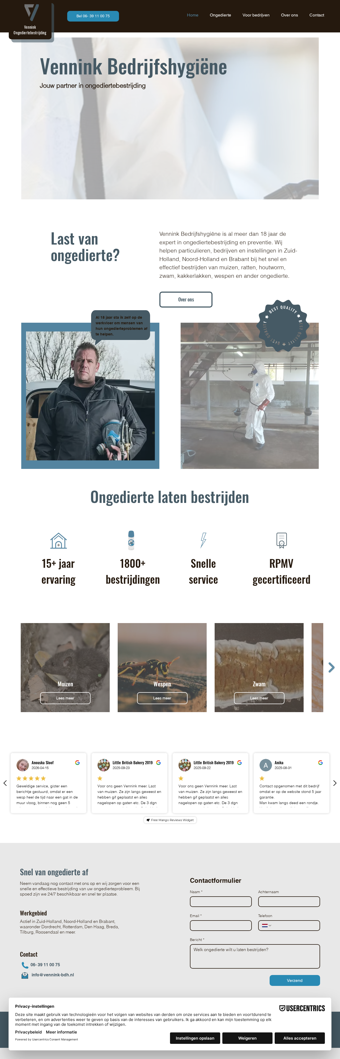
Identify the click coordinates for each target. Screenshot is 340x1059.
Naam (196, 891)
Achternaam (268, 891)
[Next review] (334, 783)
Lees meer (65, 698)
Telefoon (265, 915)
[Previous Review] (5, 783)
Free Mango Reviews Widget (172, 820)
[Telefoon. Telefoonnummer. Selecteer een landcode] (267, 925)
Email (196, 915)
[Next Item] (332, 667)
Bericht (197, 939)
